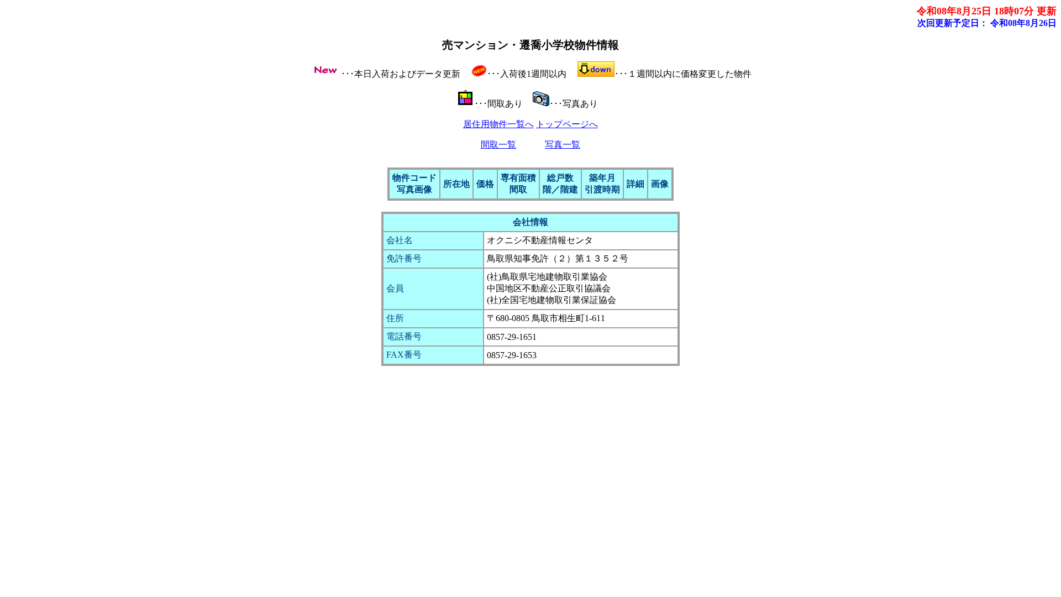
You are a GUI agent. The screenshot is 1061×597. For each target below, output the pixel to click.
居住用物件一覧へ (498, 124)
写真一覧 (562, 144)
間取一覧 (498, 144)
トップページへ (567, 124)
